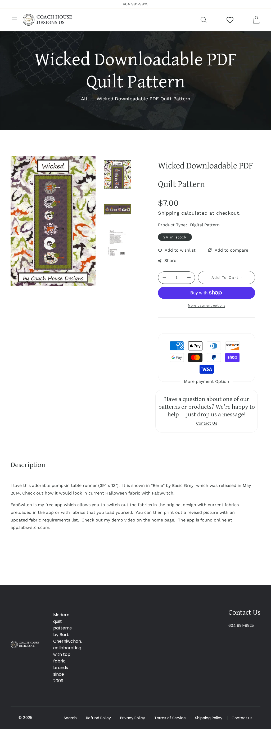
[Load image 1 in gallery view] (117, 174)
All (84, 98)
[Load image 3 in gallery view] (117, 243)
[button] (15, 20)
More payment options (206, 305)
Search (70, 718)
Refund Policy (98, 718)
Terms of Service (170, 718)
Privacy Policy (132, 718)
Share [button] (170, 260)
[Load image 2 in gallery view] (117, 209)
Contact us (242, 718)
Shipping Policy (208, 718)
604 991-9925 (241, 625)
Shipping (169, 213)
